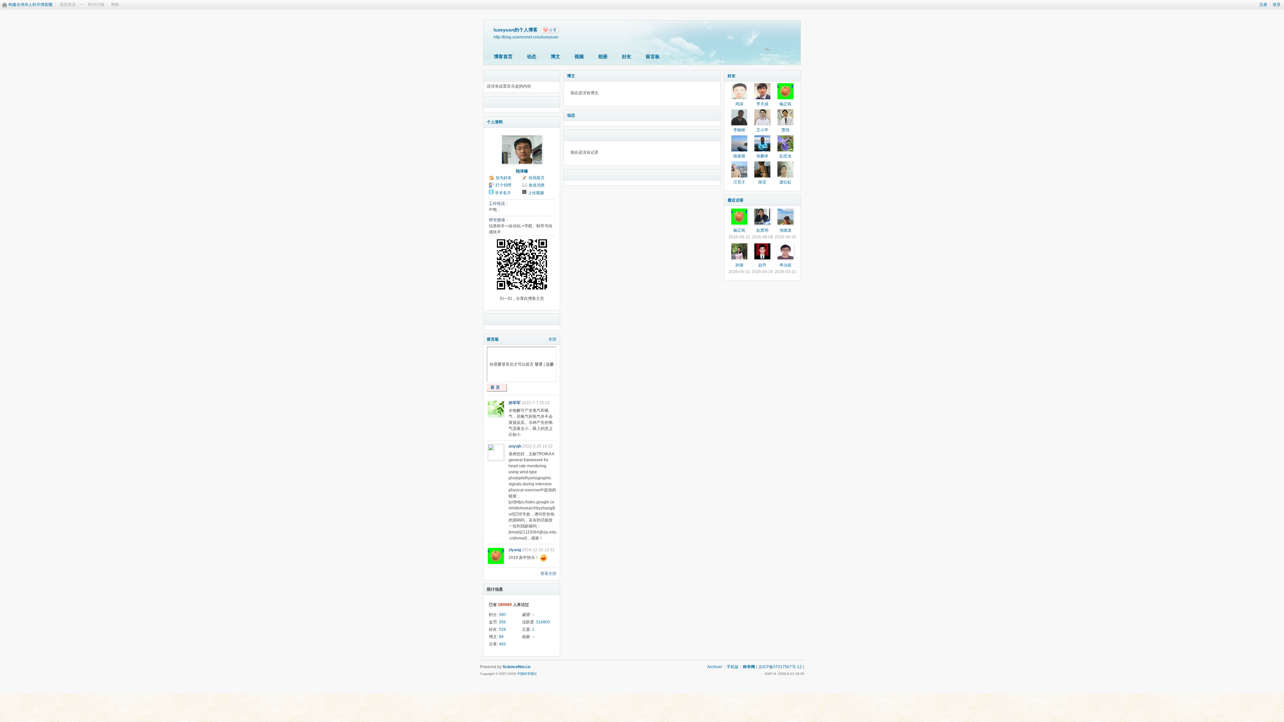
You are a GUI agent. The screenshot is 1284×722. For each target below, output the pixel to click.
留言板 (653, 56)
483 (502, 644)
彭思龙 (785, 156)
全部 (552, 339)
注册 (1263, 4)
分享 (553, 30)
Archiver (714, 667)
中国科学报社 (527, 674)
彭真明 (762, 230)
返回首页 (68, 4)
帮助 (115, 4)
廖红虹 (785, 182)
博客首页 (503, 56)
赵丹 (762, 265)
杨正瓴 (785, 104)
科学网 (749, 667)
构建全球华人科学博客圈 (30, 4)
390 (502, 614)
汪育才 (739, 182)
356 (502, 622)
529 (502, 629)
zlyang (515, 550)
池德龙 (785, 230)
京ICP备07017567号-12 (780, 667)
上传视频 (536, 193)
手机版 (733, 667)
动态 (531, 56)
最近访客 (736, 200)
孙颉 (739, 265)
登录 (1277, 4)
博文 (555, 56)
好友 (626, 56)
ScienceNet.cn (516, 667)
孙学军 (515, 402)
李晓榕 (739, 130)
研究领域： (499, 220)
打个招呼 (504, 185)
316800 (543, 622)
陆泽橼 (522, 171)
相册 (603, 56)
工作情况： (499, 203)
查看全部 (548, 573)
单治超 (785, 265)
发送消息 (537, 185)
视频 (579, 56)
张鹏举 (762, 156)
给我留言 (537, 177)
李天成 (762, 104)
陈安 (762, 182)
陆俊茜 (739, 156)
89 (501, 636)
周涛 (739, 104)
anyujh (515, 446)
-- (533, 614)
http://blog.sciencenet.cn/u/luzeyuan (526, 37)
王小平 (762, 130)
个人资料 (495, 122)
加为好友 (504, 177)
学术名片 (503, 193)
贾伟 (785, 130)
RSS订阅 (96, 4)
